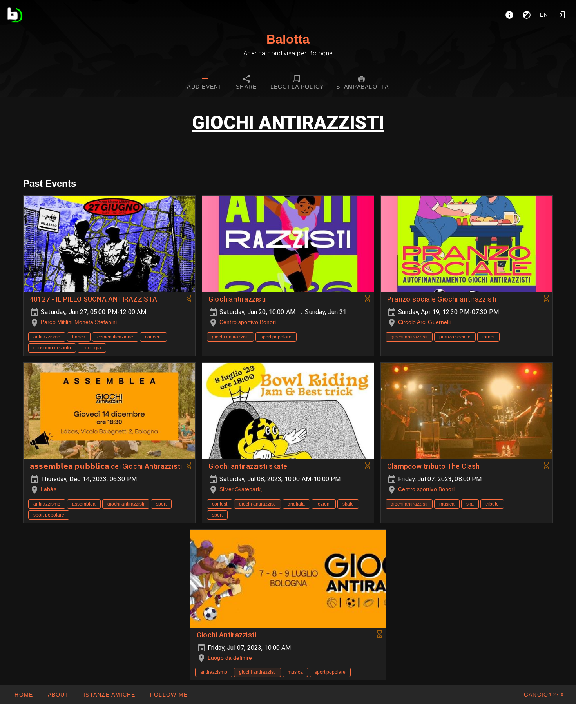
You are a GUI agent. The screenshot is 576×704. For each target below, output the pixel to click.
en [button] (544, 15)
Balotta (288, 39)
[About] (509, 15)
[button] (109, 695)
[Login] (561, 15)
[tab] (204, 83)
